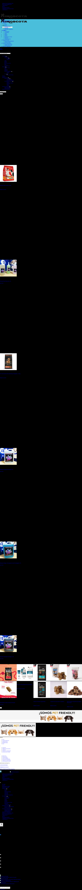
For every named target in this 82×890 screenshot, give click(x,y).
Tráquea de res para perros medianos (57, 701)
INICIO (3, 19)
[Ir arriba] (0, 782)
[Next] (1, 707)
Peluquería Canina (5, 39)
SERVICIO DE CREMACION (7, 3)
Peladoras (8, 83)
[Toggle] (11, 71)
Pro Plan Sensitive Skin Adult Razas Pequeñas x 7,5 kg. (10, 373)
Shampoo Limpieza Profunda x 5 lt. (6, 469)
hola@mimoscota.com (4, 767)
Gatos (5, 25)
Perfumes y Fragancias (10, 80)
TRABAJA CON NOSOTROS (8, 8)
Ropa (5, 64)
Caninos (8, 72)
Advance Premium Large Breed (39, 701)
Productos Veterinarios (6, 43)
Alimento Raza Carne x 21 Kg (5, 185)
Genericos (3, 76)
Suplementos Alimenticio (6, 89)
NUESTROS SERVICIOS (7, 4)
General (3, 75)
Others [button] (1, 866)
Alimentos (4, 22)
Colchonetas (6, 31)
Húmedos (6, 28)
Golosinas (6, 27)
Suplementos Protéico (10, 74)
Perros (5, 24)
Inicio (1, 48)
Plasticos (8, 59)
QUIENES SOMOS (5, 7)
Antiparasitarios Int (8, 45)
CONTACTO (4, 9)
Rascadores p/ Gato (8, 36)
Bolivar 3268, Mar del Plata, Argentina (7, 768)
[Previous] (0, 707)
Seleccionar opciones (21, 688)
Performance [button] (2, 856)
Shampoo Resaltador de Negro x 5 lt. (7, 656)
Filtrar (1, 93)
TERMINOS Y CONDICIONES (6, 750)
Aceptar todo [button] (2, 822)
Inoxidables (8, 58)
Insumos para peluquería (9, 41)
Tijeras (8, 84)
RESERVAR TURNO (6, 20)
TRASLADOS (4, 5)
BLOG (3, 6)
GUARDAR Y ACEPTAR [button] (4, 869)
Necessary (3, 834)
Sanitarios (6, 37)
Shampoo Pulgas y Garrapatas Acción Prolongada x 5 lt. (10, 563)
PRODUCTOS (4, 755)
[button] (3, 25)
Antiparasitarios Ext (8, 44)
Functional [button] (2, 853)
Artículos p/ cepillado (10, 82)
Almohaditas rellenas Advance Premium (7, 702)
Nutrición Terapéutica (8, 29)
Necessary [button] (2, 833)
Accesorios (4, 30)
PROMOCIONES (5, 21)
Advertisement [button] (3, 863)
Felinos (8, 73)
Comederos (6, 32)
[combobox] (8, 91)
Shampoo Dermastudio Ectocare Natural (24, 684)
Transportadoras (7, 38)
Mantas (5, 34)
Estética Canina (7, 42)
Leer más (1, 283)
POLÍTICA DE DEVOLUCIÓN (6, 761)
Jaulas (5, 33)
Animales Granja (7, 26)
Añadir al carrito (3, 189)
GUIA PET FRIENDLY (6, 46)
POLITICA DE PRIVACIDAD (6, 759)
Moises (5, 35)
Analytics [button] (2, 859)
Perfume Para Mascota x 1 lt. (5, 281)
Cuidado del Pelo (9, 79)
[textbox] (8, 91)
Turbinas (8, 85)
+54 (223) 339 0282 (4, 765)
